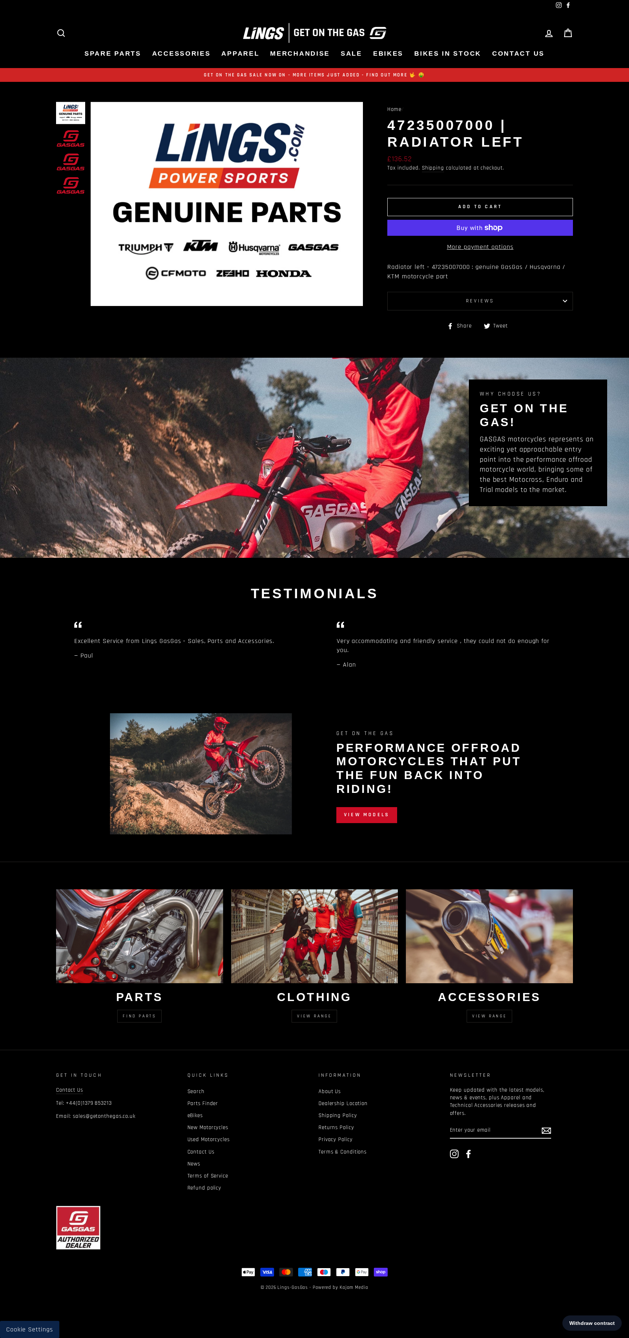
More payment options (480, 247)
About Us (330, 1091)
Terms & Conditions (343, 1151)
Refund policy (204, 1187)
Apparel (240, 53)
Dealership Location (343, 1103)
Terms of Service (207, 1175)
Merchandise (300, 53)
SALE (351, 53)
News (194, 1163)
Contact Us (518, 53)
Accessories (181, 53)
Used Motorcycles (208, 1139)
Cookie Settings (29, 1329)
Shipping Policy (338, 1115)
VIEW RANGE (489, 1016)
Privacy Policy (336, 1139)
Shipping (433, 167)
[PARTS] (139, 936)
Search (196, 1091)
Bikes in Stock (447, 53)
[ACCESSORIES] (489, 936)
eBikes (388, 53)
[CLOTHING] (314, 936)
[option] (314, 75)
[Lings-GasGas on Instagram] (454, 1154)
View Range (314, 1016)
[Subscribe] (546, 1130)
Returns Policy (336, 1127)
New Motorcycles (208, 1127)
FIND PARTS (139, 1016)
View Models (366, 814)
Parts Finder (202, 1103)
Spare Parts (112, 53)
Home (394, 109)
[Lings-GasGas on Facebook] (468, 1154)
